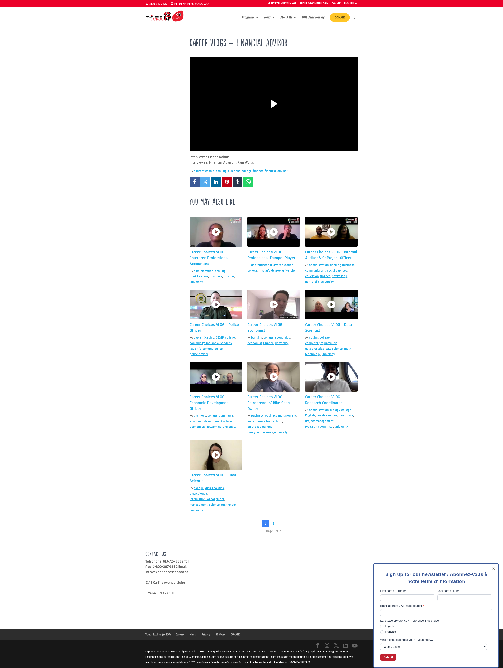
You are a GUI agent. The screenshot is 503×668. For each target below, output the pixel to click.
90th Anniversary (313, 17)
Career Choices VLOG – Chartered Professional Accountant (209, 258)
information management (207, 499)
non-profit (312, 282)
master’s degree (270, 270)
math (347, 348)
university (196, 282)
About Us (286, 17)
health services (326, 415)
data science (334, 348)
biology (335, 410)
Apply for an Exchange (281, 3)
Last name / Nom (448, 590)
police (218, 348)
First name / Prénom (393, 590)
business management (280, 415)
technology (312, 354)
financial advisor (276, 171)
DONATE (336, 3)
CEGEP (220, 337)
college (247, 171)
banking (221, 171)
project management (319, 421)
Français (390, 631)
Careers (180, 634)
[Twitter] (205, 182)
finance (258, 171)
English (310, 415)
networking (339, 276)
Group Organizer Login (314, 3)
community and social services (326, 270)
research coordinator (319, 426)
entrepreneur (256, 421)
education (312, 276)
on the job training (259, 427)
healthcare (346, 415)
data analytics (314, 348)
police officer (199, 354)
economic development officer (211, 421)
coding (313, 337)
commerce (226, 415)
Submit (388, 657)
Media (193, 634)
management (198, 505)
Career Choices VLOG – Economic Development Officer (210, 402)
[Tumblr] (237, 182)
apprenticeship (204, 171)
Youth (267, 17)
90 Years (220, 634)
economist (254, 343)
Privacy (206, 634)
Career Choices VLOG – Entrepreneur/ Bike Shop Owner (268, 402)
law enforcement (201, 348)
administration (203, 271)
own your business (260, 432)
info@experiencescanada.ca (166, 572)
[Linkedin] (216, 182)
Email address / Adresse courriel (402, 605)
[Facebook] (194, 182)
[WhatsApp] (248, 182)
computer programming (321, 343)
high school (274, 421)
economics (282, 337)
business (234, 171)
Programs (248, 17)
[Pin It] (227, 182)
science (214, 505)
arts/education (283, 265)
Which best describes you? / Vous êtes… (406, 639)
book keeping (199, 276)
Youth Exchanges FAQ (158, 634)
